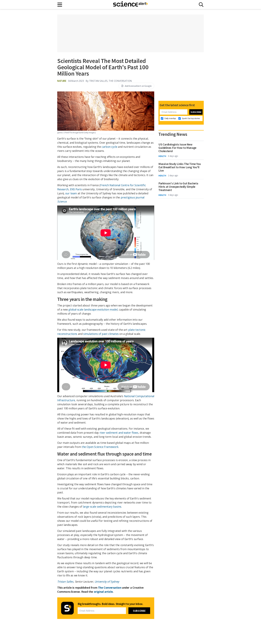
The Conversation (109, 587)
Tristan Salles (65, 581)
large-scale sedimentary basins (102, 506)
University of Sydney (107, 581)
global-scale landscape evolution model (93, 309)
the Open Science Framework (100, 447)
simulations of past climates (101, 334)
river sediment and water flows (119, 432)
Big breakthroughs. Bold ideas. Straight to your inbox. (110, 604)
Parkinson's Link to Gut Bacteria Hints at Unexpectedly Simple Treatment (178, 187)
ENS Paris (76, 189)
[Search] (201, 4)
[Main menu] (60, 4)
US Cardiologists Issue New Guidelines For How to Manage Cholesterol (177, 148)
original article (103, 591)
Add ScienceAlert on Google (138, 85)
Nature (61, 81)
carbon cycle (109, 146)
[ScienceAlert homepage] (130, 4)
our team (71, 193)
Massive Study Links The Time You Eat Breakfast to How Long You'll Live (179, 167)
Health (162, 156)
